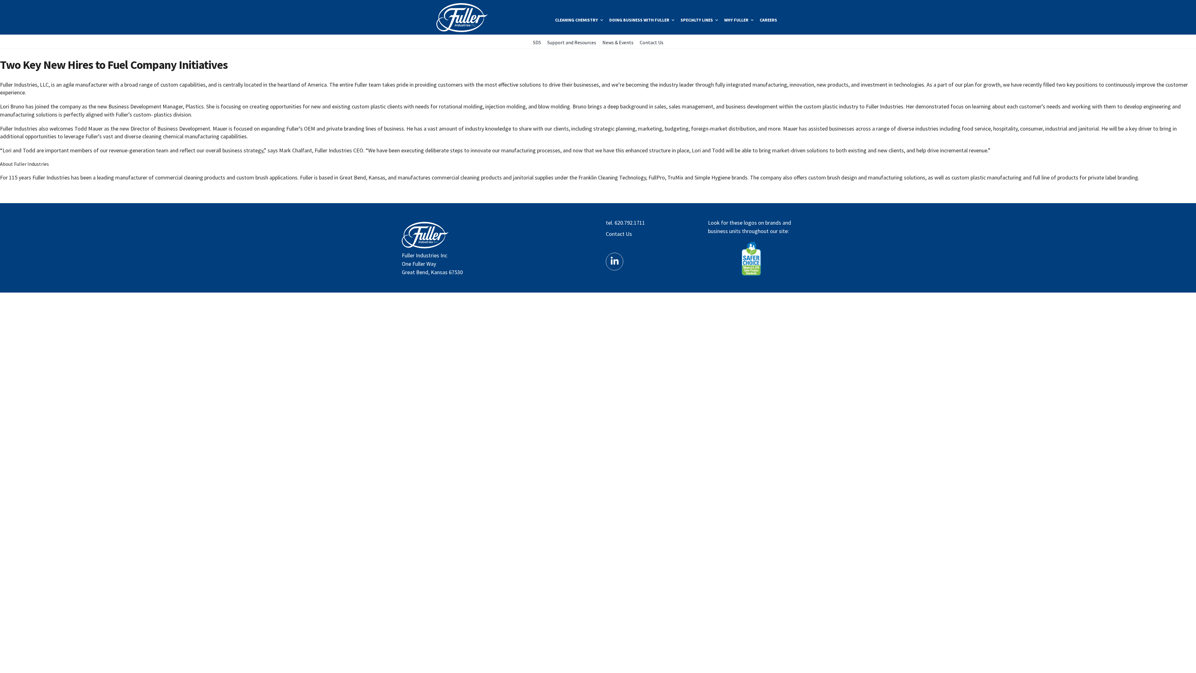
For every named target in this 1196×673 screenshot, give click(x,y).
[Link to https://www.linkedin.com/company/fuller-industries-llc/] (614, 261)
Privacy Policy (622, 245)
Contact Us (619, 233)
